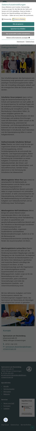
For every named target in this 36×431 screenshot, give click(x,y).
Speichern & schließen (18, 29)
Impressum (20, 42)
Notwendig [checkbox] (7, 19)
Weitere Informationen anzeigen (17, 38)
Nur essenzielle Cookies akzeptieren (18, 34)
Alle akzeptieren (18, 24)
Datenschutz (30, 42)
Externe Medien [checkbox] (20, 19)
